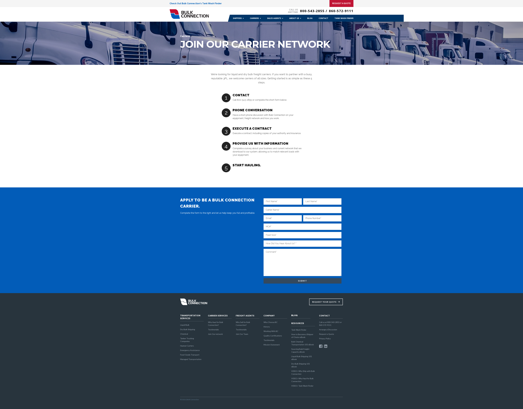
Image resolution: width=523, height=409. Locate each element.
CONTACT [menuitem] (324, 315)
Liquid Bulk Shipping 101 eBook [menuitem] (301, 357)
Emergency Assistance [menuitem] (190, 350)
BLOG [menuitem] (294, 315)
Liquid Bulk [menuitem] (184, 325)
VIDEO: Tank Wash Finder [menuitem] (302, 386)
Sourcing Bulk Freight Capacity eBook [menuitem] (300, 350)
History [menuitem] (267, 327)
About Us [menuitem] (294, 18)
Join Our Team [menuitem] (242, 334)
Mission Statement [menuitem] (272, 344)
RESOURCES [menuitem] (297, 323)
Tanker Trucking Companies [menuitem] (187, 339)
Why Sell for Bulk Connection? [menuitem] (243, 323)
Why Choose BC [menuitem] (271, 322)
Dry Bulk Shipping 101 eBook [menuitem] (300, 365)
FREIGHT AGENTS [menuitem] (245, 315)
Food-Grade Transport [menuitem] (189, 355)
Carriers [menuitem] (254, 18)
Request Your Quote (324, 302)
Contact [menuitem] (323, 18)
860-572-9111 (341, 11)
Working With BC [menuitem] (271, 331)
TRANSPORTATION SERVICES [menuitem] (190, 317)
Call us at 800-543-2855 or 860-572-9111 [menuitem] (330, 323)
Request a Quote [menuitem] (326, 334)
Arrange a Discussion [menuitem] (328, 329)
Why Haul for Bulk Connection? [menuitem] (215, 323)
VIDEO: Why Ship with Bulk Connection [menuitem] (303, 372)
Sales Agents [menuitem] (274, 18)
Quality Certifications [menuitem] (273, 336)
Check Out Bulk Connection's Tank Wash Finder (196, 3)
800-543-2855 (312, 11)
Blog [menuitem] (309, 18)
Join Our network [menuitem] (215, 334)
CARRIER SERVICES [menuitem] (218, 315)
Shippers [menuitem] (237, 18)
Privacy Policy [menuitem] (325, 338)
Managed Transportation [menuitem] (190, 359)
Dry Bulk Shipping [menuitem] (187, 329)
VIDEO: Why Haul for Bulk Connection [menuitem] (302, 379)
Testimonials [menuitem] (213, 329)
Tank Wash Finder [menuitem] (344, 18)
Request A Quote (341, 3)
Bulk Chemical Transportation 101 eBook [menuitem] (302, 343)
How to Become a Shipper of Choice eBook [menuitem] (302, 335)
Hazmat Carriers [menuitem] (187, 346)
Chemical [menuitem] (184, 334)
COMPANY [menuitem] (269, 315)
